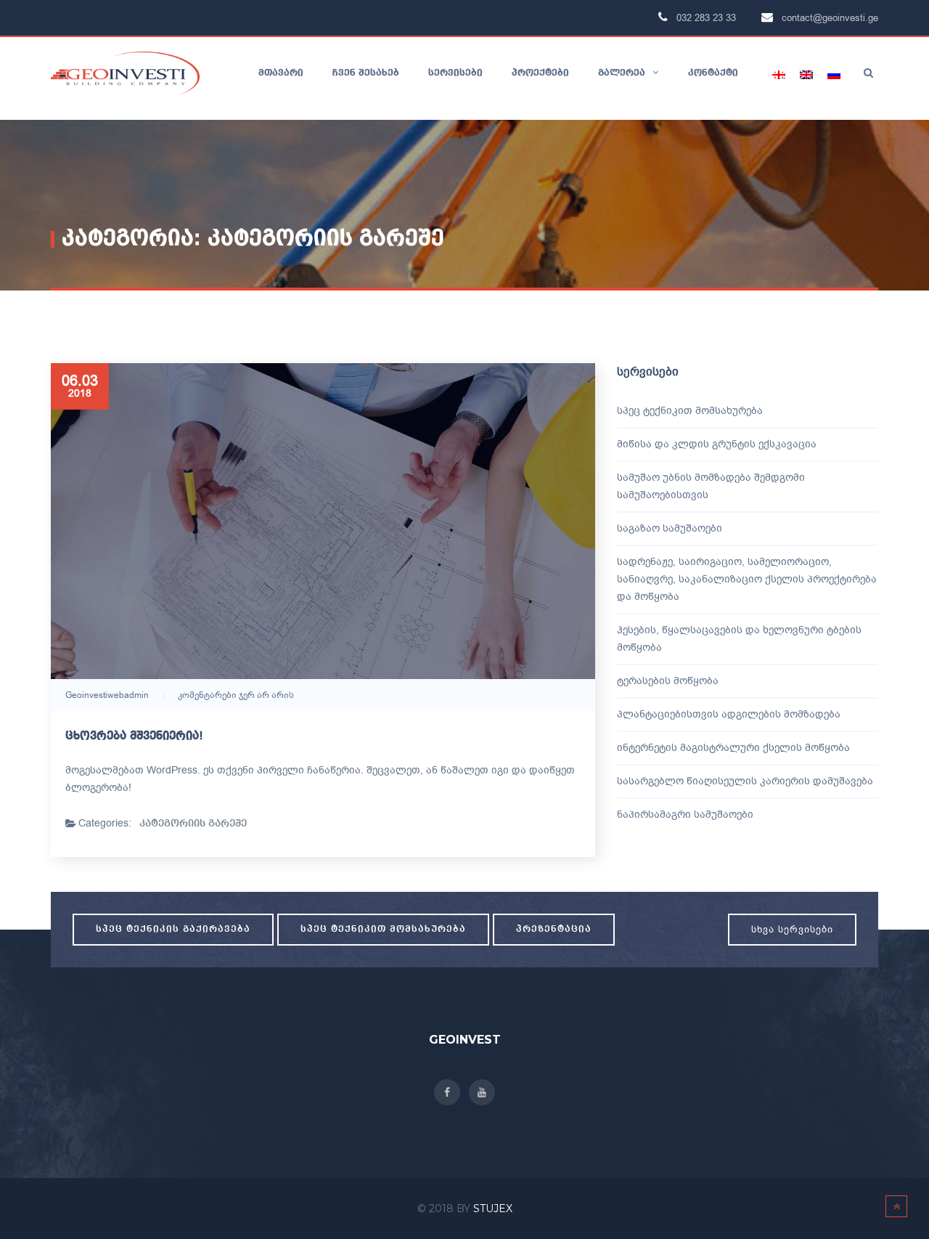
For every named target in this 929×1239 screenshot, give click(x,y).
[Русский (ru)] (833, 75)
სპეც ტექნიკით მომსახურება (383, 929)
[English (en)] (806, 75)
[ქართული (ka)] (778, 75)
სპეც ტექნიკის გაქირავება (173, 929)
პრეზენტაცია (554, 929)
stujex (492, 1208)
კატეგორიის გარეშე (193, 823)
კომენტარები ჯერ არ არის (236, 695)
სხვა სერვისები (792, 929)
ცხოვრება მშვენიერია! (134, 736)
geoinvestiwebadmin (107, 695)
